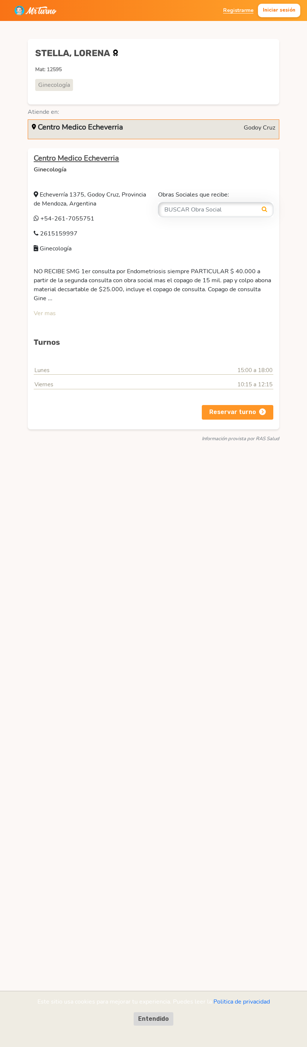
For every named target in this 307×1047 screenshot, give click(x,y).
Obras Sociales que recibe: (193, 195)
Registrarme (238, 10)
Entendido (153, 1018)
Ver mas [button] (45, 313)
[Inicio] (35, 10)
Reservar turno (232, 412)
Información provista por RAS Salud (240, 438)
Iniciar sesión (279, 10)
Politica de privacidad (241, 1002)
